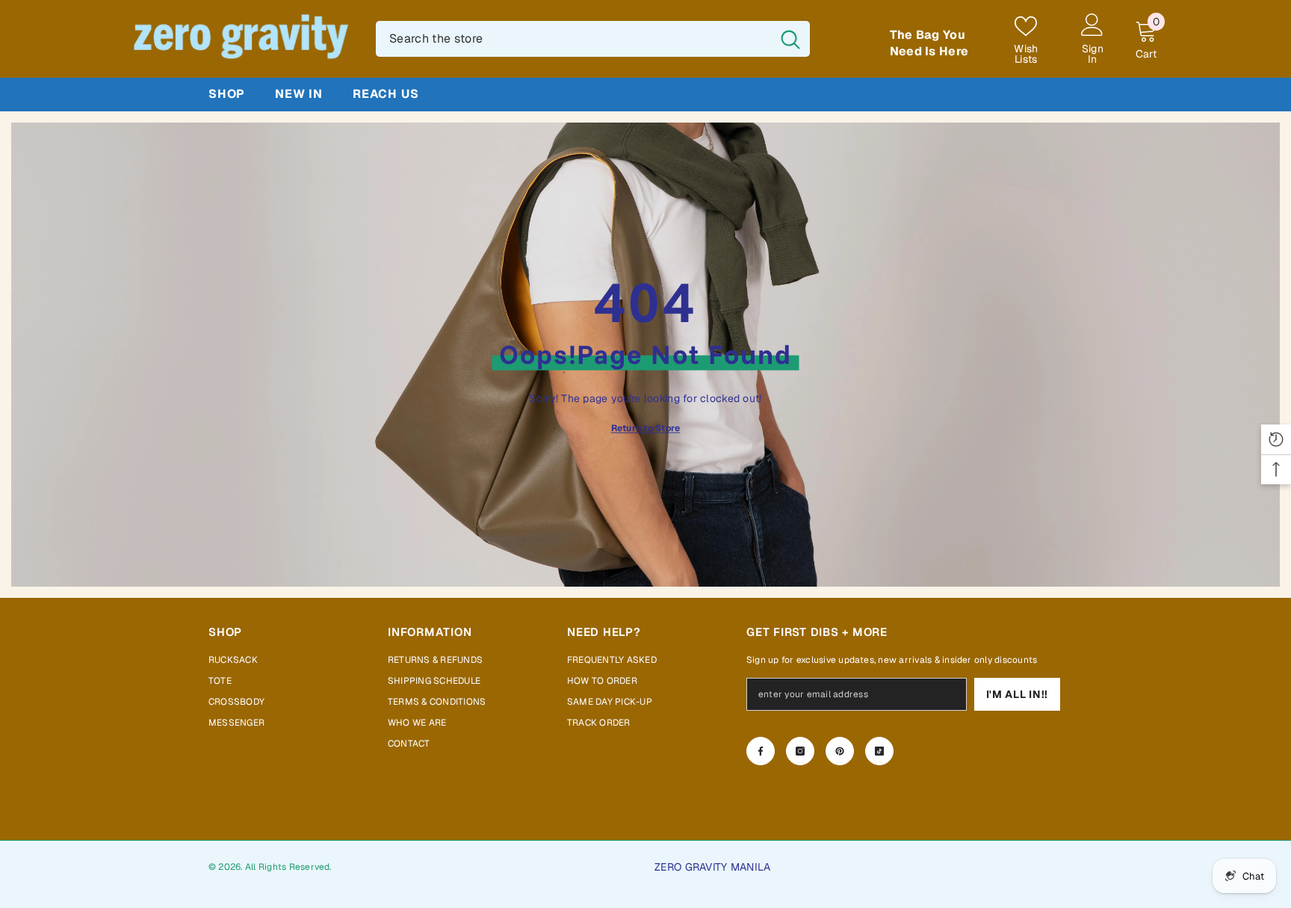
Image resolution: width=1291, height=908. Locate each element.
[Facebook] (760, 751)
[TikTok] (879, 751)
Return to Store (646, 428)
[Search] (593, 39)
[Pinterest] (840, 751)
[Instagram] (800, 751)
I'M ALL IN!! (1017, 694)
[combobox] (573, 39)
